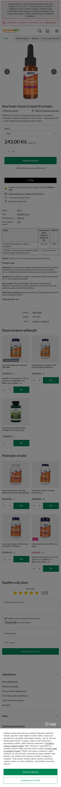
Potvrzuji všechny (30, 772)
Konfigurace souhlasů (30, 780)
